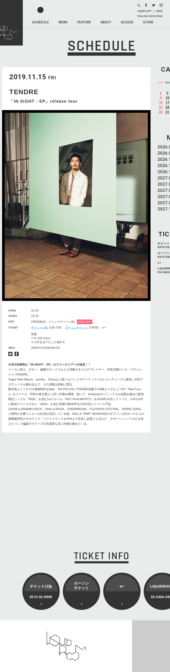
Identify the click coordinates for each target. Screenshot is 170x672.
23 (161, 107)
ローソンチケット (76, 327)
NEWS (63, 22)
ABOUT (106, 22)
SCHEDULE (40, 22)
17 (167, 103)
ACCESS (127, 22)
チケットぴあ (39, 327)
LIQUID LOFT (144, 11)
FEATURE (84, 22)
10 (167, 98)
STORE (148, 22)
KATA (159, 11)
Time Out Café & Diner (150, 16)
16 (161, 103)
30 (161, 112)
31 (167, 112)
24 (167, 107)
